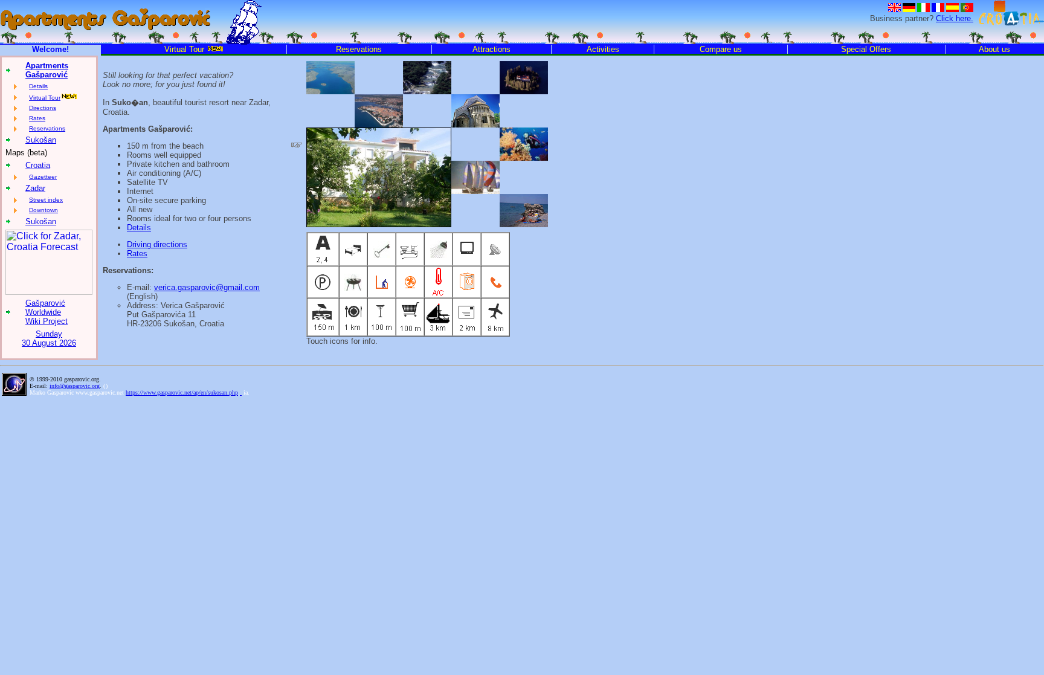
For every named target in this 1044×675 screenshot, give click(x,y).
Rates (37, 118)
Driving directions (157, 244)
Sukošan (40, 139)
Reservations (47, 128)
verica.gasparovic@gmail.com (207, 287)
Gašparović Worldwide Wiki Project (46, 312)
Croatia (37, 165)
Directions (42, 108)
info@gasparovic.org (75, 386)
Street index (46, 199)
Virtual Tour (44, 97)
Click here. (954, 18)
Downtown (43, 210)
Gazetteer (43, 176)
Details (38, 86)
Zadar (35, 188)
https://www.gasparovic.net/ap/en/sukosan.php (182, 392)
